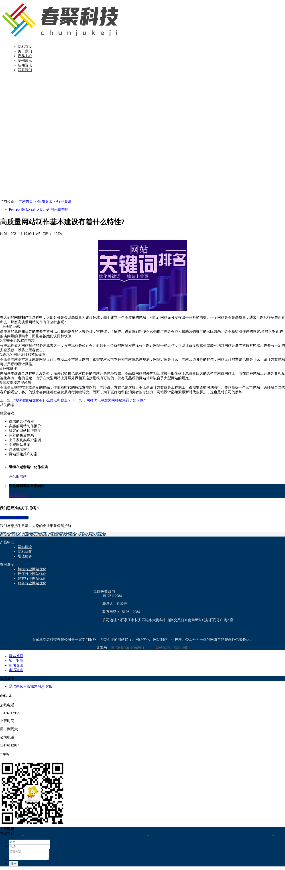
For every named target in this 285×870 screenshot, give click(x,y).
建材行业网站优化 (32, 578)
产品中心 (25, 56)
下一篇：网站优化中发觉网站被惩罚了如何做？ (109, 400)
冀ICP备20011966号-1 (127, 648)
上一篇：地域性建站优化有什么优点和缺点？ (35, 400)
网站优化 (25, 551)
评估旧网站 (18, 476)
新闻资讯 (25, 65)
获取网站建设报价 (14, 517)
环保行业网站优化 (32, 574)
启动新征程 (18, 495)
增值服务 (25, 556)
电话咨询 (16, 670)
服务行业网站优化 (32, 583)
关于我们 (25, 51)
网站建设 (25, 547)
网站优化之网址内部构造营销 (38, 210)
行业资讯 (64, 201)
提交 (13, 863)
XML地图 (181, 648)
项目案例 (16, 660)
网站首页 (25, 46)
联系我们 (25, 70)
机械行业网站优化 (32, 569)
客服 (49, 686)
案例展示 (25, 60)
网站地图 (163, 648)
